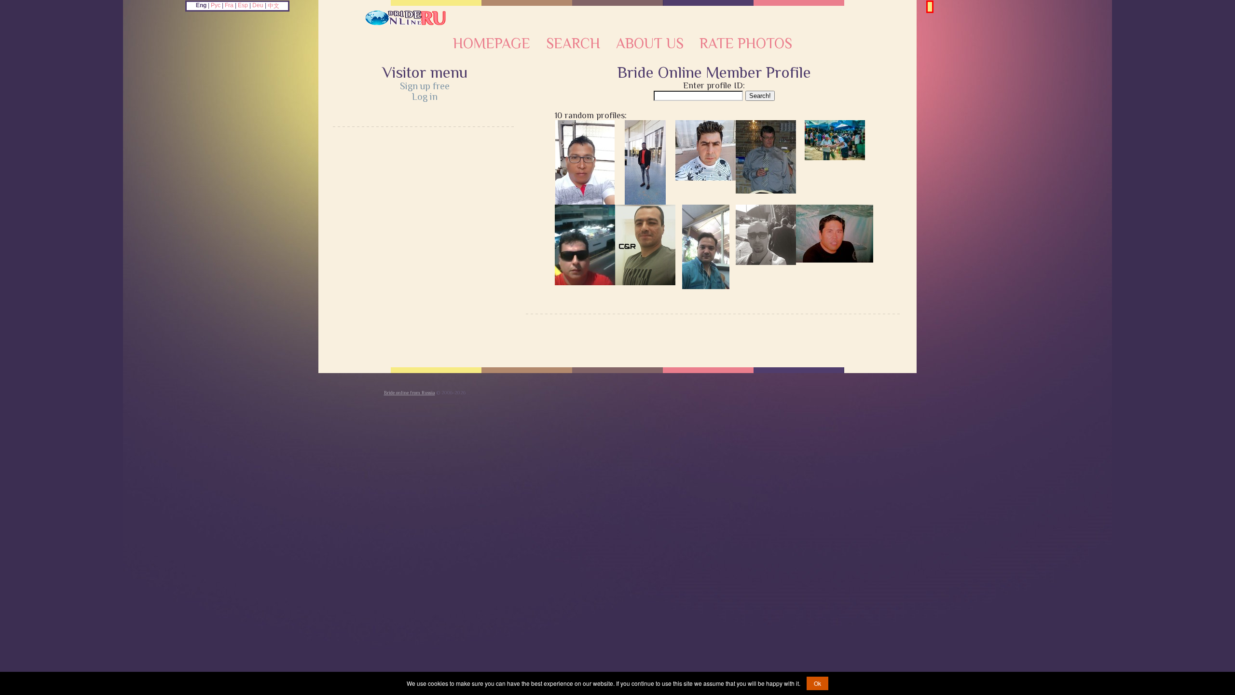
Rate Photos (746, 43)
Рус (215, 5)
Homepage (491, 43)
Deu (257, 5)
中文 (273, 5)
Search (573, 43)
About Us (650, 43)
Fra (229, 5)
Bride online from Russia (409, 392)
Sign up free (425, 86)
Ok (817, 683)
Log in (425, 96)
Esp (243, 5)
